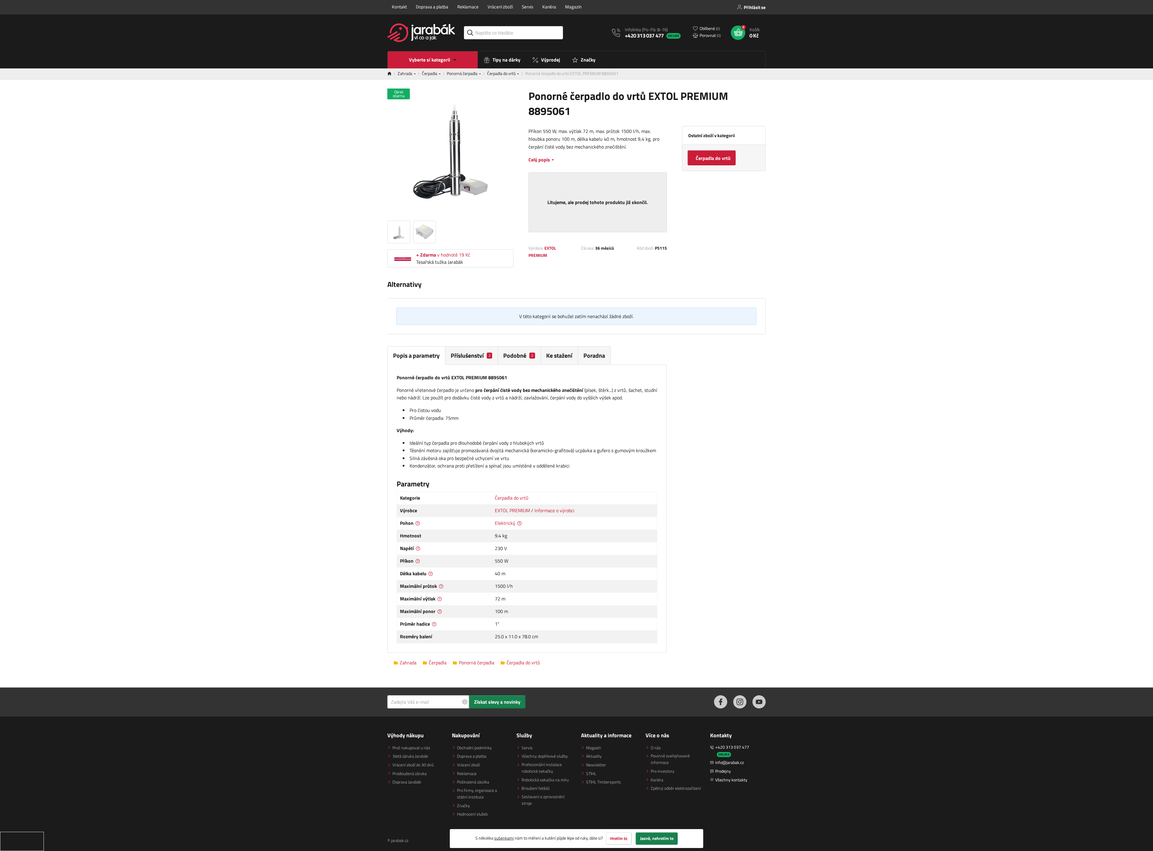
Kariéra (549, 6)
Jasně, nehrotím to (656, 838)
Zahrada (405, 73)
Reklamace (468, 6)
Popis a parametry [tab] (416, 355)
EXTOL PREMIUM (512, 510)
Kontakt (399, 6)
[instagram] (739, 701)
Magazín (573, 6)
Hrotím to (618, 838)
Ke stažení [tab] (559, 355)
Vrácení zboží (500, 6)
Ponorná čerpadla (462, 73)
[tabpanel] (527, 508)
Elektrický (505, 523)
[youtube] (759, 701)
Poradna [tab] (594, 355)
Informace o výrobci (554, 510)
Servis (527, 6)
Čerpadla (430, 73)
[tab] (471, 355)
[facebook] (720, 701)
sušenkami (504, 838)
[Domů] (392, 73)
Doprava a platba (432, 6)
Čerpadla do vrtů (501, 73)
